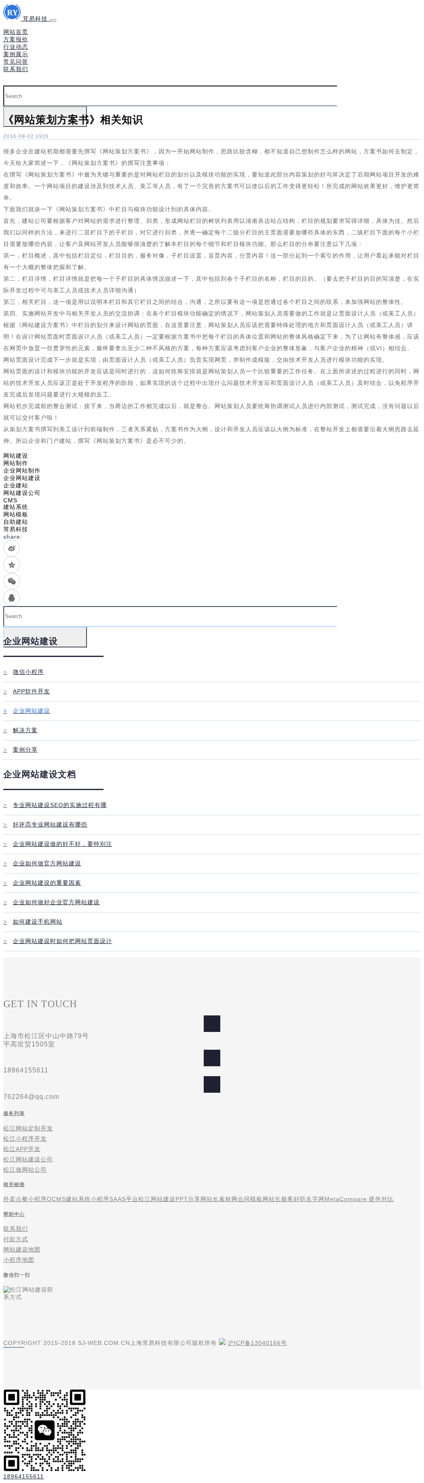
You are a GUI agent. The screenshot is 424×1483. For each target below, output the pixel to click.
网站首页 (15, 32)
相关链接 (14, 1184)
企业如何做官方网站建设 (42, 863)
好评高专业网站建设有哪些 (45, 824)
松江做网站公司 (25, 1169)
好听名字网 (309, 1199)
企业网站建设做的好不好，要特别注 (57, 844)
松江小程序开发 (25, 1138)
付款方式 (15, 1239)
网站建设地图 (22, 1249)
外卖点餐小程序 (25, 1199)
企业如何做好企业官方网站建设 (51, 902)
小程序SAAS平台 (114, 1199)
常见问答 (15, 61)
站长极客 (281, 1199)
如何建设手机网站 (33, 921)
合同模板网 (253, 1199)
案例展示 (15, 54)
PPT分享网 (191, 1199)
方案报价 (15, 39)
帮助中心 (14, 1214)
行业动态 (15, 46)
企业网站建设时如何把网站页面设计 (57, 941)
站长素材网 (222, 1199)
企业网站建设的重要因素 (42, 882)
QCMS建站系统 (69, 1199)
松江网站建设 (157, 1199)
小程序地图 (18, 1259)
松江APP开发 (22, 1149)
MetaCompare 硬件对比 (359, 1199)
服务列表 (14, 1113)
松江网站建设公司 (28, 1159)
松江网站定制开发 (28, 1128)
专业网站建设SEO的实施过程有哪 (55, 805)
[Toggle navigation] (53, 20)
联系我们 (15, 69)
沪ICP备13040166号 (257, 1343)
